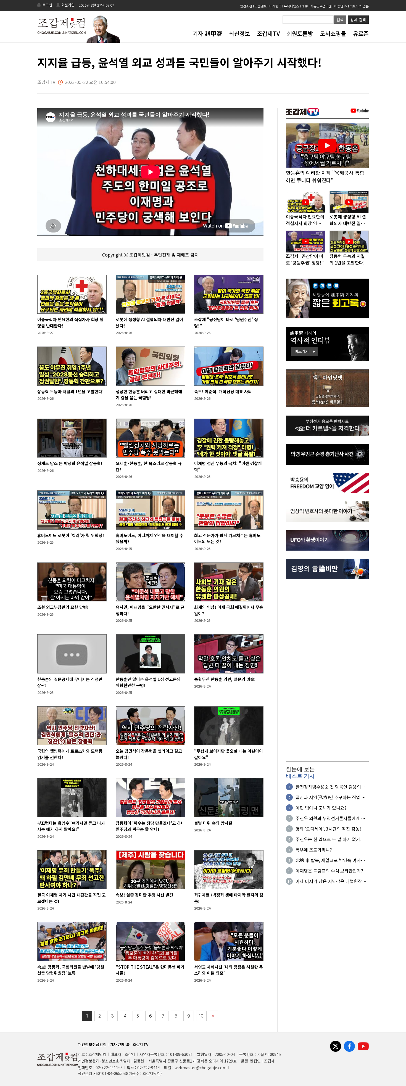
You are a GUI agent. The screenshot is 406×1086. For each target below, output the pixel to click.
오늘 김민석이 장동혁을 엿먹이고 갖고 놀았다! (149, 754)
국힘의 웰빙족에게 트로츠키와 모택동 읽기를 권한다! (69, 754)
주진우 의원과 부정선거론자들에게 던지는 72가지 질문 (330, 818)
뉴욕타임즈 (291, 6)
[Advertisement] (327, 670)
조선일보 (261, 6)
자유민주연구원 (321, 6)
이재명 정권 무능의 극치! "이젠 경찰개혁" (228, 466)
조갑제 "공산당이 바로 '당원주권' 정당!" (226, 322)
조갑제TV (268, 33)
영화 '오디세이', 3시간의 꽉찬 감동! (328, 828)
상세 (358, 19)
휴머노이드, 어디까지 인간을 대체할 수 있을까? (149, 538)
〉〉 (213, 1016)
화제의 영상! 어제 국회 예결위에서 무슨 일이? (228, 610)
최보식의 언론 (359, 6)
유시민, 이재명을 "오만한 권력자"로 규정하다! (150, 610)
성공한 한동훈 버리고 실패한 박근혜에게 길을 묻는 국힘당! (149, 395)
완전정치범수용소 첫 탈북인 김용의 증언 (331, 786)
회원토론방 (300, 33)
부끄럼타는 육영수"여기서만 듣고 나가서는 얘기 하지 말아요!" (71, 826)
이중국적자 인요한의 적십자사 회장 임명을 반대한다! (70, 322)
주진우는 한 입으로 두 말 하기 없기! (329, 839)
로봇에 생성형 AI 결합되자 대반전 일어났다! (149, 322)
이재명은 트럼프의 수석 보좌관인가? (329, 870)
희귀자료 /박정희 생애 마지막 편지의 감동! (228, 898)
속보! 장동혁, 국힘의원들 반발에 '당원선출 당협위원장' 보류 (70, 970)
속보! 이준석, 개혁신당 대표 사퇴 (223, 391)
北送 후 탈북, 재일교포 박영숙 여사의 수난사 (330, 860)
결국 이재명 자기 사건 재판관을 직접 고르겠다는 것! (71, 898)
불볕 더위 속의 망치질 (213, 823)
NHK (305, 6)
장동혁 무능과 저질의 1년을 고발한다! (70, 391)
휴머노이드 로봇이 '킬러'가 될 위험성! (70, 535)
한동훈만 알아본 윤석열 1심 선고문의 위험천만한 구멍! (148, 682)
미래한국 (275, 6)
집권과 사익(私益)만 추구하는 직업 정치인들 (330, 797)
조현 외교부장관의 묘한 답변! (63, 607)
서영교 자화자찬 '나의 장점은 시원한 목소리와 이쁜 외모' (228, 970)
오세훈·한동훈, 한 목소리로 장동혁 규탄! (149, 466)
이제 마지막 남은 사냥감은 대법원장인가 (331, 881)
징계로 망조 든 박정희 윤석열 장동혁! (69, 463)
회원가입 (68, 4)
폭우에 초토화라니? (314, 849)
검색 (340, 19)
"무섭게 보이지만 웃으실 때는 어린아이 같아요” (228, 754)
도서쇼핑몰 (333, 33)
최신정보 (239, 33)
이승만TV (340, 6)
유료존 (361, 33)
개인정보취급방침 (92, 1044)
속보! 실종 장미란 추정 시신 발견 (144, 895)
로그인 (47, 4)
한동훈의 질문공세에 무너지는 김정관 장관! (69, 682)
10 (201, 1016)
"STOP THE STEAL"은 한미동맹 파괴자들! (150, 970)
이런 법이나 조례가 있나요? (321, 807)
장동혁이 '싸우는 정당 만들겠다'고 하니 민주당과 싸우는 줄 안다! (150, 826)
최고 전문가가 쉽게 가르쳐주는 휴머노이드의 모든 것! (227, 538)
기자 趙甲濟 (207, 33)
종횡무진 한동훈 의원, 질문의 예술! (225, 679)
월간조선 (246, 6)
